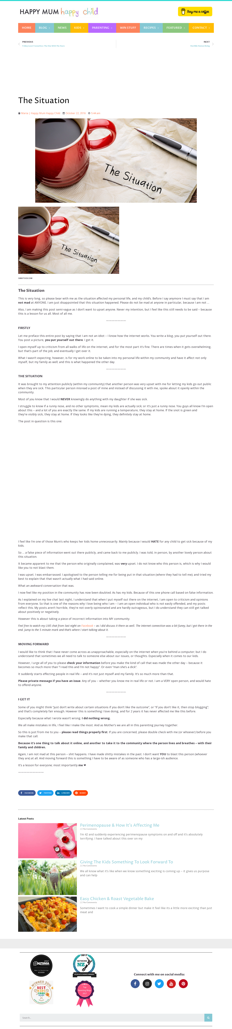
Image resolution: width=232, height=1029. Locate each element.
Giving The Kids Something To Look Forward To (126, 862)
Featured (174, 28)
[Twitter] (159, 983)
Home (26, 28)
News (62, 28)
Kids (77, 28)
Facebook (87, 626)
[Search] (208, 1018)
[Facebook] (135, 983)
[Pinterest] (183, 983)
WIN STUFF (128, 28)
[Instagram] (147, 983)
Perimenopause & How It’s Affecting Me (119, 825)
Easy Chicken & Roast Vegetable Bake (117, 899)
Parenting (100, 28)
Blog (43, 28)
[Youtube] (171, 983)
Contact (200, 28)
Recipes (150, 28)
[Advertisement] (116, 72)
